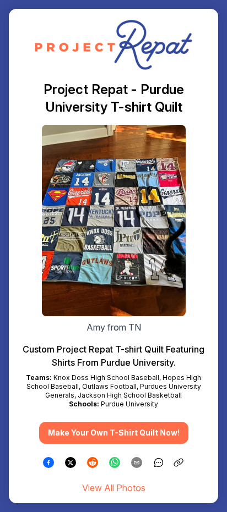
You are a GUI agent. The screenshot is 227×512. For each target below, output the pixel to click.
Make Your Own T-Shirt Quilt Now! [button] (114, 432)
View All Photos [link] (113, 487)
